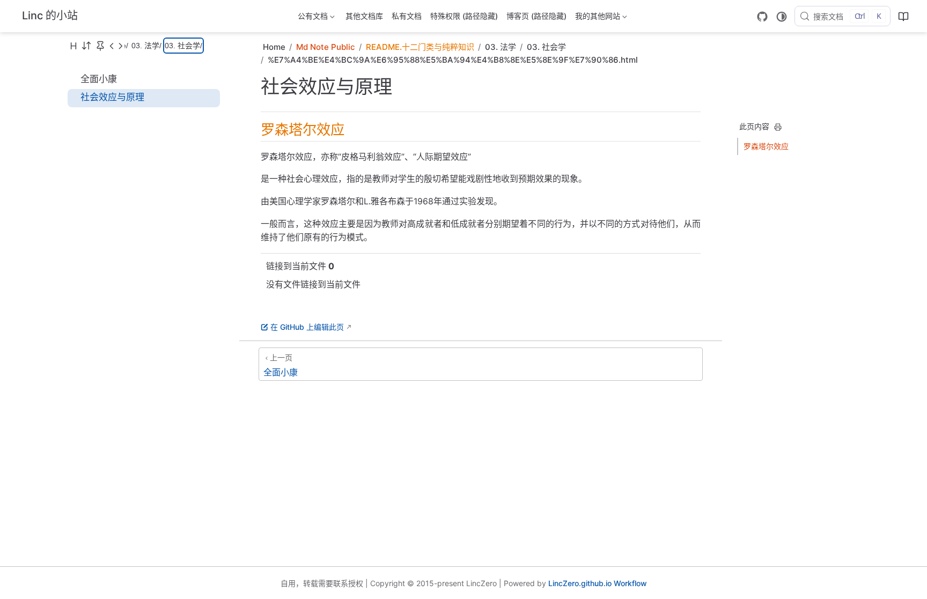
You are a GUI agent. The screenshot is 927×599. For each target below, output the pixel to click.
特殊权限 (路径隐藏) (464, 15)
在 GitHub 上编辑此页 (307, 326)
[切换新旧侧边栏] (86, 46)
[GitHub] (762, 16)
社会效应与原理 (112, 97)
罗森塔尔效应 (766, 146)
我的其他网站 (596, 18)
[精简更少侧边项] (120, 46)
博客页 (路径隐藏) (536, 15)
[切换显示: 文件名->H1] (73, 46)
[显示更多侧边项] (111, 46)
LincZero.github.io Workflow (597, 583)
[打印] (777, 127)
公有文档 (312, 18)
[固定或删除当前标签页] (100, 46)
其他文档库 (364, 15)
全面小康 (98, 78)
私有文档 (407, 15)
